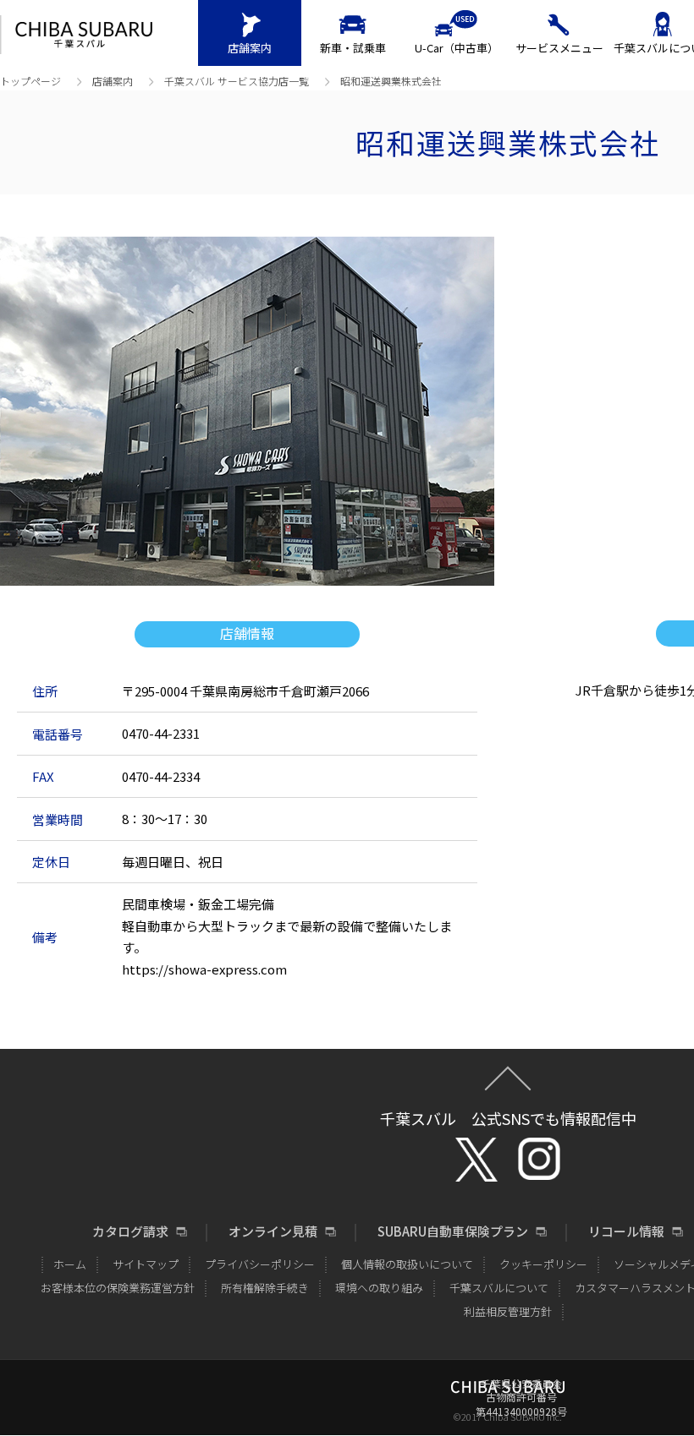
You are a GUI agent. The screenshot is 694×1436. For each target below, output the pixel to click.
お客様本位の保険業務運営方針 (118, 1288)
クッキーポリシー (543, 1264)
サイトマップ (146, 1264)
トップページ (30, 81)
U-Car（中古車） (456, 48)
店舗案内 (250, 48)
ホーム (69, 1264)
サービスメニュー (559, 48)
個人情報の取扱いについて (407, 1264)
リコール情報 (626, 1231)
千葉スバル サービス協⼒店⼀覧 (236, 81)
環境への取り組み (379, 1288)
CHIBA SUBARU (83, 35)
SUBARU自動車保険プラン (452, 1231)
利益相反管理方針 (508, 1311)
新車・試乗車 (353, 48)
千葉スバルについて (498, 1288)
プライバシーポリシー (260, 1264)
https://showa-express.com (204, 969)
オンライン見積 (273, 1231)
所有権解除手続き (265, 1288)
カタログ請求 (130, 1231)
